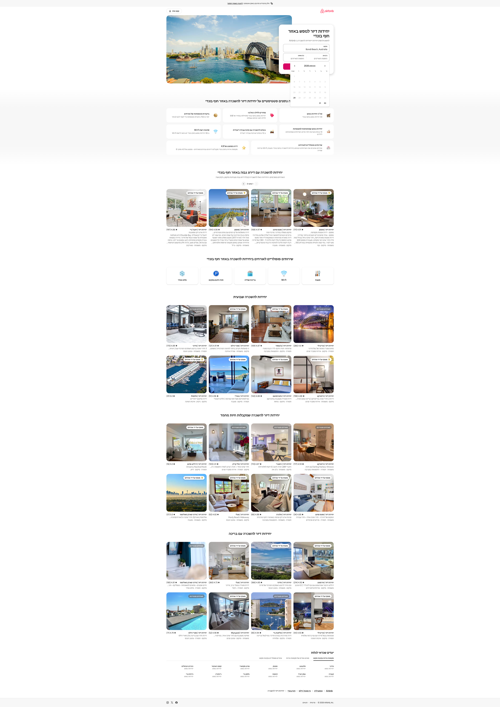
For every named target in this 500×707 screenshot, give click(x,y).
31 (320, 103)
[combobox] (306, 49)
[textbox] (317, 58)
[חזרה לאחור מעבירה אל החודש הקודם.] (325, 66)
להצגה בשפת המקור (235, 3)
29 (294, 98)
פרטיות (312, 702)
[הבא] (244, 184)
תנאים (305, 702)
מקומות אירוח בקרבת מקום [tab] (323, 658)
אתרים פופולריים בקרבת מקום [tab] (270, 658)
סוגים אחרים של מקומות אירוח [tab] (297, 658)
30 (325, 103)
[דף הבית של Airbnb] (327, 11)
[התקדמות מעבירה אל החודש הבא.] (295, 66)
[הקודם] (256, 184)
